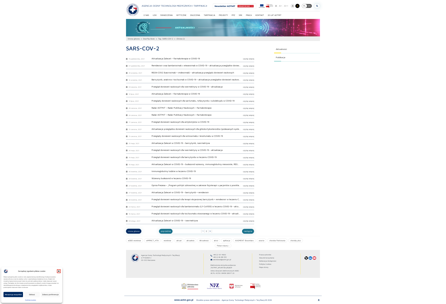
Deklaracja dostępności (267, 261)
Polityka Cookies (30, 300)
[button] (59, 271)
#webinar (167, 240)
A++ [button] (286, 5)
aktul (216, 240)
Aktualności (281, 49)
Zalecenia (195, 15)
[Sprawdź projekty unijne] (262, 6)
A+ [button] (280, 5)
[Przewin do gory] (318, 300)
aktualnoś (190, 240)
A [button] (276, 5)
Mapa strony (263, 267)
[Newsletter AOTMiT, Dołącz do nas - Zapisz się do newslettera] (235, 6)
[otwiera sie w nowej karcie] (189, 286)
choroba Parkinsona (277, 240)
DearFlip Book (149, 39)
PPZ (233, 15)
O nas (146, 15)
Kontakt (259, 15)
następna (248, 231)
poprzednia (166, 231)
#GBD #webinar (134, 240)
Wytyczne (181, 15)
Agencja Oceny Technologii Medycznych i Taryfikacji (174, 5)
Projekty (223, 15)
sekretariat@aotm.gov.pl (222, 260)
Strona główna (134, 39)
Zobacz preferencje (50, 295)
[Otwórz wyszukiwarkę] (317, 6)
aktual (178, 240)
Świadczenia (166, 15)
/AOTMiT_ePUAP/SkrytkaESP (221, 268)
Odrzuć (32, 295)
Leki (155, 15)
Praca (249, 15)
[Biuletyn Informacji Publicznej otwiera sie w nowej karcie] (269, 6)
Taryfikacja (209, 15)
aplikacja (226, 240)
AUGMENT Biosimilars (244, 240)
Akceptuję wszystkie (13, 295)
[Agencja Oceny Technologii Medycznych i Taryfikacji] (132, 9)
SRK (240, 15)
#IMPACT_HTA (152, 240)
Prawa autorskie (265, 255)
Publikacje (280, 57)
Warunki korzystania (266, 258)
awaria (261, 240)
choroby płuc (295, 240)
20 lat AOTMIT (274, 15)
